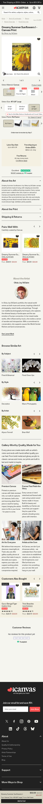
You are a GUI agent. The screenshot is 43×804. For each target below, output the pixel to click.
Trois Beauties (28, 604)
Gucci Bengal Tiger (9, 604)
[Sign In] (34, 7)
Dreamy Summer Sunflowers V (31, 254)
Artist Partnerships (9, 752)
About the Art (9, 180)
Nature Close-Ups (9, 21)
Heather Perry (6, 606)
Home (3, 18)
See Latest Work (8, 334)
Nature (27, 18)
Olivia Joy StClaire (8, 257)
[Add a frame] (8, 73)
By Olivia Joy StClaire (9, 33)
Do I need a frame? (34, 117)
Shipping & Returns (12, 216)
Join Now (35, 709)
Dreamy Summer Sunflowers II (11, 254)
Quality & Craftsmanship (11, 745)
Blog (3, 760)
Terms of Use (7, 756)
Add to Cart (22, 801)
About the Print (10, 209)
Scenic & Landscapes (15, 18)
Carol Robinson (27, 606)
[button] (8, 92)
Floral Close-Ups (23, 21)
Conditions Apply (21, 161)
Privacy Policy (7, 749)
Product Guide (36, 85)
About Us (5, 741)
